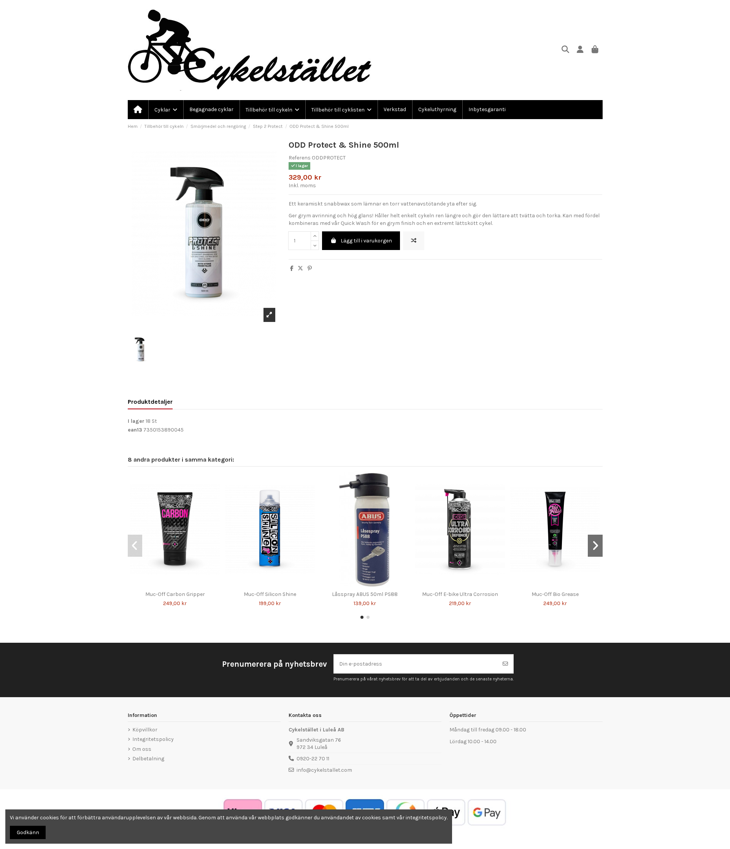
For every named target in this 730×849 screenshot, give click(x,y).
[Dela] (292, 268)
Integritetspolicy (153, 739)
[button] (361, 617)
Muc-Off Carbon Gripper (175, 594)
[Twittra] (300, 268)
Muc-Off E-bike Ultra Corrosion (460, 594)
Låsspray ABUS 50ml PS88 (365, 594)
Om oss (141, 749)
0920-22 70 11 (313, 758)
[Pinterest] (310, 268)
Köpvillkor (144, 729)
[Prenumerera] (505, 664)
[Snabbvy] (180, 585)
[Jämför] (169, 585)
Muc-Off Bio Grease (555, 594)
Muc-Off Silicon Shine (270, 594)
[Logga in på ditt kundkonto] (580, 50)
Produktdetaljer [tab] (150, 401)
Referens (300, 158)
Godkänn (28, 832)
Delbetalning (148, 758)
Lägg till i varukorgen (366, 240)
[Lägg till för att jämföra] (413, 240)
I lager (136, 421)
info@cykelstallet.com (324, 770)
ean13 (135, 430)
